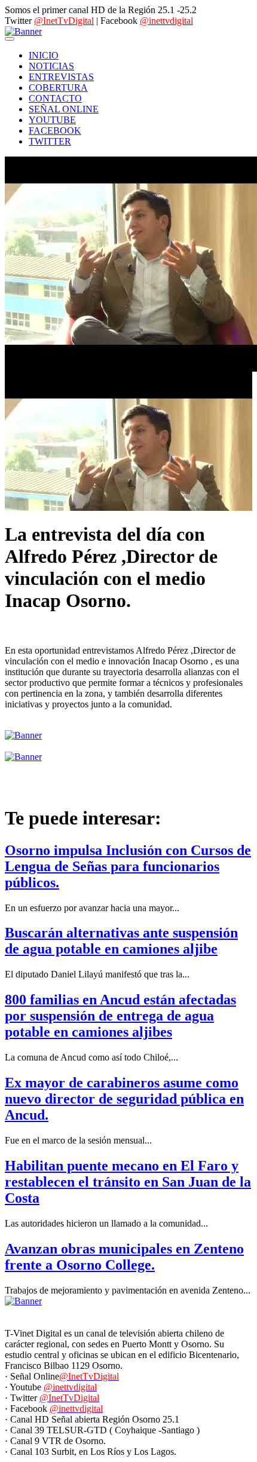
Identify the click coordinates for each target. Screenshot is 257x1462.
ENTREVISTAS (61, 77)
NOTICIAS (51, 66)
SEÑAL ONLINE (64, 109)
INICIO (44, 55)
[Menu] (9, 39)
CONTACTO (55, 98)
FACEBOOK (55, 130)
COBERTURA (58, 87)
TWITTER (50, 141)
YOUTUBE (52, 120)
